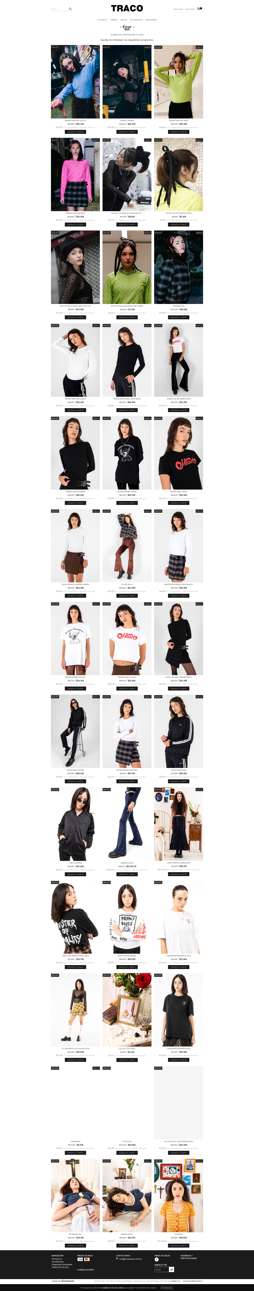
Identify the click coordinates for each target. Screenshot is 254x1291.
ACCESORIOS (136, 20)
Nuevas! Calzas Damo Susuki (178, 399)
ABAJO (124, 20)
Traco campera (75, 863)
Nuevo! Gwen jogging (75, 770)
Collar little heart (127, 1048)
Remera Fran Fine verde (178, 120)
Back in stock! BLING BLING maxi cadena (127, 306)
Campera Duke (178, 306)
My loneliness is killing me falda (75, 1048)
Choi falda (127, 1141)
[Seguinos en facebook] (157, 1259)
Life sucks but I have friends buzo (178, 1141)
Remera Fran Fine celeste (75, 120)
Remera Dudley (127, 1234)
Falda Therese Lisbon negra (178, 863)
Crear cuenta (178, 9)
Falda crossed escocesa (127, 770)
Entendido (166, 1288)
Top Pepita (178, 1234)
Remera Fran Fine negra (75, 491)
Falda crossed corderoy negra (179, 677)
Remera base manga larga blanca (178, 584)
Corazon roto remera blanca (178, 955)
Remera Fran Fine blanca (75, 399)
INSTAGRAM (151, 20)
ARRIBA (114, 20)
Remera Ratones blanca (75, 677)
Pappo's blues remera (127, 955)
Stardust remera (127, 120)
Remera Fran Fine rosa (75, 213)
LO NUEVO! (102, 20)
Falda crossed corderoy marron (75, 584)
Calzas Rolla (127, 584)
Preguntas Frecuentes (62, 1264)
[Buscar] (70, 8)
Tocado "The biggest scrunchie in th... (127, 213)
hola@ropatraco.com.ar (130, 1259)
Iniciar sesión (190, 9)
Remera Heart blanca (127, 677)
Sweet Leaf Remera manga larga (75, 955)
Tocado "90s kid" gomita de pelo (179, 213)
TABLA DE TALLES (60, 1267)
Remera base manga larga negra (127, 399)
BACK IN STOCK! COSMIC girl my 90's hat (75, 306)
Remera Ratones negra (127, 491)
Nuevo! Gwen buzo (178, 770)
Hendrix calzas (127, 863)
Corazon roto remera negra (178, 1048)
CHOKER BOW (75, 1141)
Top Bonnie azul (75, 1234)
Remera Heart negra (178, 491)
